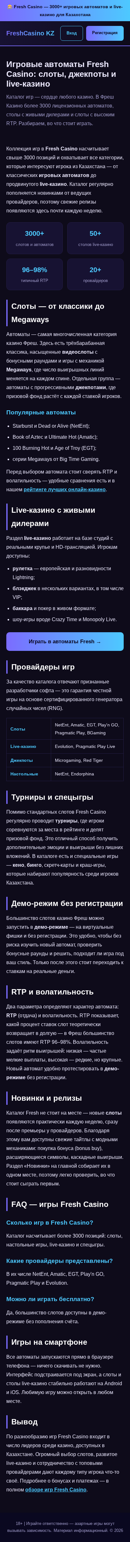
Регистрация (105, 32)
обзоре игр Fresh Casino (55, 1489)
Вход (72, 33)
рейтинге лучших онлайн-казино (65, 489)
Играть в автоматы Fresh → (65, 642)
